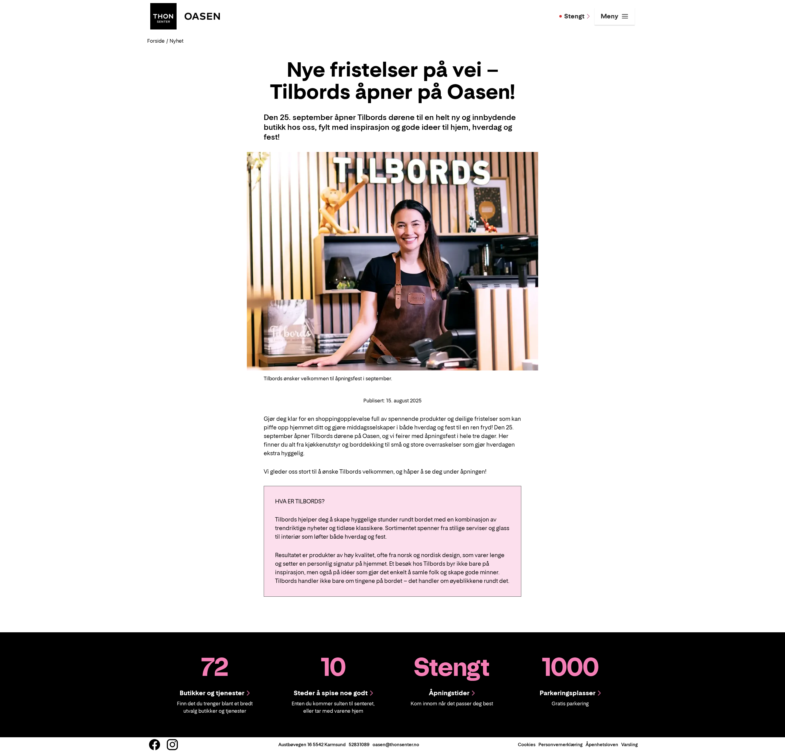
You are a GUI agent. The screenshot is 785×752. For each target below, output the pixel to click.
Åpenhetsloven (602, 744)
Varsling (629, 744)
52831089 (359, 744)
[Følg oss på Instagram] (172, 744)
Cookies (526, 744)
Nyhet (176, 41)
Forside (156, 41)
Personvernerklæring (560, 744)
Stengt (574, 16)
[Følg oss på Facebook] (154, 744)
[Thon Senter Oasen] (185, 16)
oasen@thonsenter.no (396, 744)
